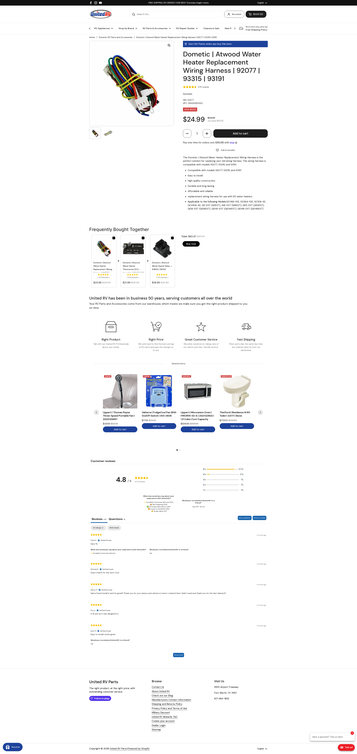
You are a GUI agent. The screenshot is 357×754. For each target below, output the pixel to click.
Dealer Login (159, 725)
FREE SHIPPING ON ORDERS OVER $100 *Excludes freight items (178, 3)
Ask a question (244, 518)
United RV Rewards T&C (165, 716)
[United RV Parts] (100, 14)
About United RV (161, 691)
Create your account (163, 721)
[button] (187, 133)
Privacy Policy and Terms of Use (169, 708)
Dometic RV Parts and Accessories (115, 37)
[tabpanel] (178, 592)
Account (236, 14)
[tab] (117, 519)
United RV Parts (118, 748)
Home (92, 37)
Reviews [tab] (99, 519)
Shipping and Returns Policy (167, 704)
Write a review (259, 518)
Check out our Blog (162, 695)
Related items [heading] (178, 363)
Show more (178, 655)
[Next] (260, 412)
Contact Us (158, 687)
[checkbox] (114, 527)
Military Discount (161, 712)
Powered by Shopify (138, 748)
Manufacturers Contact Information (171, 699)
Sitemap (156, 729)
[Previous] (96, 412)
